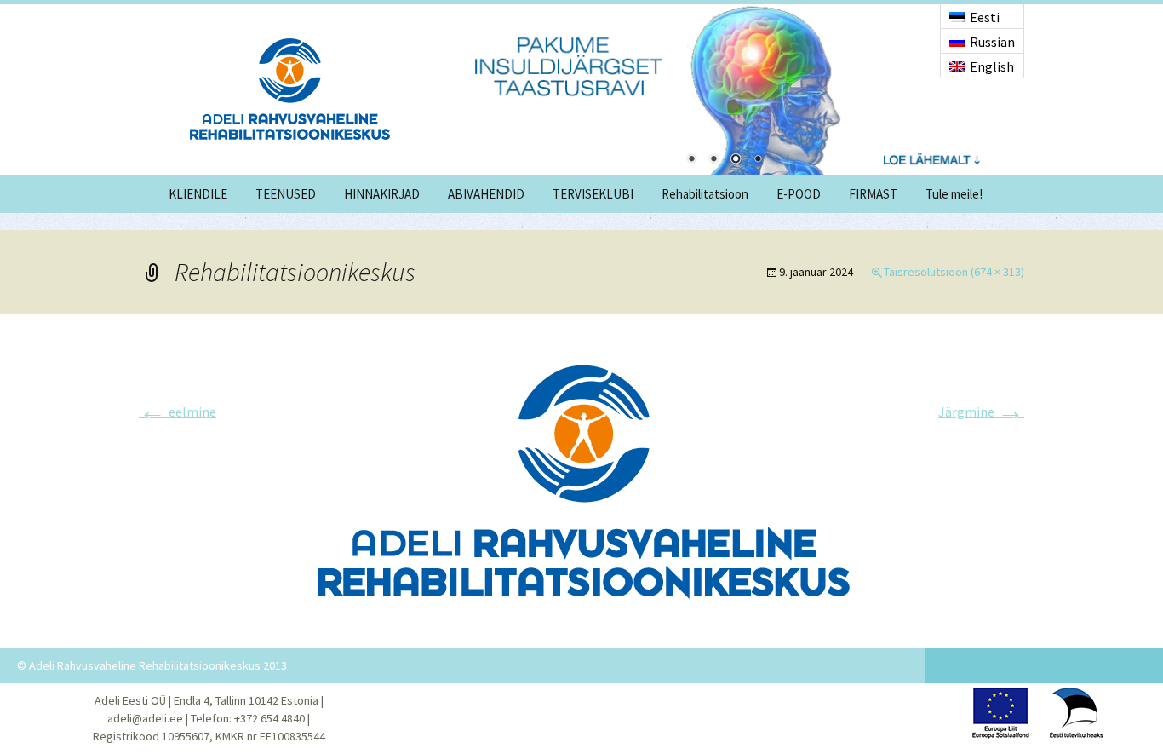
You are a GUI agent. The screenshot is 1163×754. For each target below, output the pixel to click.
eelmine (177, 411)
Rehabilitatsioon (705, 194)
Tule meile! (954, 194)
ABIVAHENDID (486, 194)
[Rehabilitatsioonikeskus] (581, 478)
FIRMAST (873, 194)
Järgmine (981, 411)
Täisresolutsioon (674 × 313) (954, 271)
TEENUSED (285, 194)
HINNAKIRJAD (382, 194)
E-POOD (798, 194)
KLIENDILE (198, 194)
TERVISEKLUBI (593, 194)
